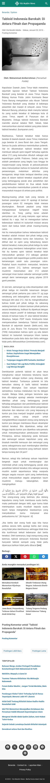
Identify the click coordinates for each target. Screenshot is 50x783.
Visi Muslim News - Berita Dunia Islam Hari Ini (28, 779)
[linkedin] (35, 747)
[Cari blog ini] (46, 3)
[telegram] (43, 556)
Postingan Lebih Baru (12, 651)
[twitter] (15, 556)
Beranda (11, 765)
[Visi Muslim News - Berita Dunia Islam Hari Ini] (25, 3)
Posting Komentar (9, 33)
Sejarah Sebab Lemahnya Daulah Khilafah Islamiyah (24, 724)
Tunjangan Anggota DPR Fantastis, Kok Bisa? (26, 360)
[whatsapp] (34, 556)
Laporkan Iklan (35, 765)
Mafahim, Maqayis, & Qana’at (14, 674)
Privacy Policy (25, 770)
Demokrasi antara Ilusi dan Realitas (17, 729)
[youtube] (21, 747)
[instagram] (28, 747)
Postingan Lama (39, 651)
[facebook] (6, 556)
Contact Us (22, 765)
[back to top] (44, 777)
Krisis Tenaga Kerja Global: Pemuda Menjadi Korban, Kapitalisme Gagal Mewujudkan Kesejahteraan (26, 353)
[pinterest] (25, 556)
